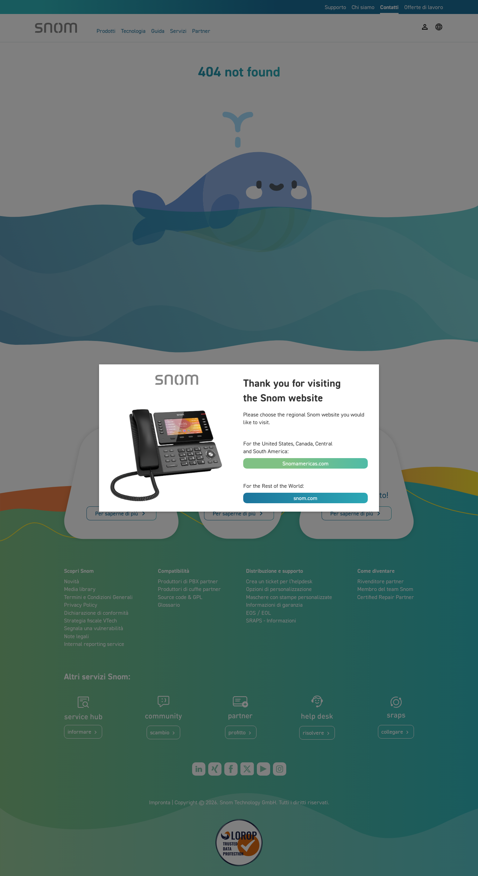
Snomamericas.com (305, 463)
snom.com (305, 497)
